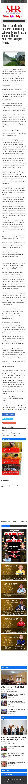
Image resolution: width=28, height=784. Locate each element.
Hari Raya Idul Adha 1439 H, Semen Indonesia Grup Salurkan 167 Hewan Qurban (16, 755)
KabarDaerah (18, 46)
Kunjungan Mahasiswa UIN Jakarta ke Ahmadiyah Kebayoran (16, 695)
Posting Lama (24, 521)
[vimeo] (12, 1)
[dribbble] (18, 1)
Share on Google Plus (10, 423)
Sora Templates (11, 781)
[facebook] (5, 1)
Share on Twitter (9, 418)
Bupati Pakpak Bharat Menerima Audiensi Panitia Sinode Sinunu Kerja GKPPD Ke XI (13, 738)
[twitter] (9, 1)
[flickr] (15, 1)
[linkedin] (22, 1)
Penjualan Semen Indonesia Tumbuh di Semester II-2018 (16, 763)
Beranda (15, 521)
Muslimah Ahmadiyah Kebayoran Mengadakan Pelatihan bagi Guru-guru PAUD (16, 702)
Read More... (12, 689)
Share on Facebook (9, 414)
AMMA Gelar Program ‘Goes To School (12, 687)
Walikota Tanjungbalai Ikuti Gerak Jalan (17, 747)
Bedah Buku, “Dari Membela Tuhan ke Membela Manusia (16, 710)
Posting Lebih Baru (5, 521)
